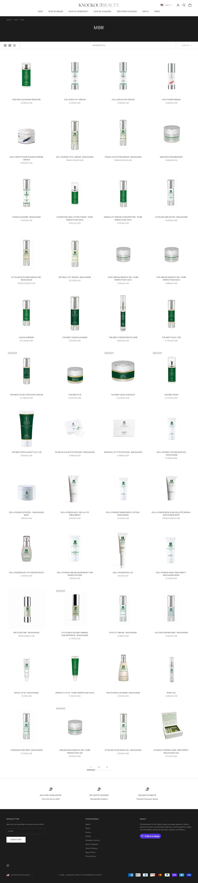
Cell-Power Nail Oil (123, 572)
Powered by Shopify (92, 875)
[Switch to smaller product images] (10, 45)
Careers (88, 836)
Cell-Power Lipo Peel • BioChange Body (26, 513)
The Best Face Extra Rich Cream (26, 395)
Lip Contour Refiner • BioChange (171, 633)
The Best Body (171, 395)
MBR (22, 20)
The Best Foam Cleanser (74, 337)
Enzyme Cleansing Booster (27, 99)
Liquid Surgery (26, 337)
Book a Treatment (92, 844)
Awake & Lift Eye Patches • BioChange (123, 452)
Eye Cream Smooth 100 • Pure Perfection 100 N (171, 278)
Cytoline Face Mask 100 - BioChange (123, 750)
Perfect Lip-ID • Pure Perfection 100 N (75, 693)
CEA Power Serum (171, 99)
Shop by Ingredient (78, 11)
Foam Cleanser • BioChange (26, 217)
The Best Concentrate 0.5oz (123, 337)
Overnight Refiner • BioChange (27, 750)
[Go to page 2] (107, 767)
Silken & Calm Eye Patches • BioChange (75, 452)
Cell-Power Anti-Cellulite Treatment (75, 513)
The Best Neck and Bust (123, 395)
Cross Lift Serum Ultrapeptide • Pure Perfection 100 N (123, 218)
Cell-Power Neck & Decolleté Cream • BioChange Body (171, 513)
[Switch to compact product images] (14, 45)
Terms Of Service (92, 848)
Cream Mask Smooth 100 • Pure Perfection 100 (74, 751)
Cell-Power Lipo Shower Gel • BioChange (171, 453)
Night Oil (171, 693)
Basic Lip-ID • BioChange (26, 693)
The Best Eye (74, 395)
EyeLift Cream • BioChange (123, 633)
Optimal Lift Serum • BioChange (75, 277)
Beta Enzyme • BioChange (26, 633)
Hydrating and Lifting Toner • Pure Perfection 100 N (75, 218)
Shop (40, 11)
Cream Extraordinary (171, 157)
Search (88, 824)
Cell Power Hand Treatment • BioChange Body (171, 573)
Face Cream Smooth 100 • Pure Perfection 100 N (123, 278)
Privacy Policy (91, 856)
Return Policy (90, 852)
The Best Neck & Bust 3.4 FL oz (26, 452)
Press (157, 11)
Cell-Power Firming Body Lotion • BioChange (123, 513)
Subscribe (16, 840)
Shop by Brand (55, 11)
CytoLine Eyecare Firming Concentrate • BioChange (74, 634)
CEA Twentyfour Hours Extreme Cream (26, 158)
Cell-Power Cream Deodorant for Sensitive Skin (75, 573)
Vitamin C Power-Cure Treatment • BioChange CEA (171, 751)
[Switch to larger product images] (5, 45)
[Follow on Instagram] (7, 865)
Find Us (88, 832)
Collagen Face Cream (123, 99)
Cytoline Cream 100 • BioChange (171, 217)
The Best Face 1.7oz (171, 337)
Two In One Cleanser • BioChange (123, 693)
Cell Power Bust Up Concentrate (26, 572)
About (145, 11)
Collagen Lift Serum (75, 99)
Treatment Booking (127, 11)
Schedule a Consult (93, 840)
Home (8, 20)
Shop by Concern (102, 11)
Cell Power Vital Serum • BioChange (75, 157)
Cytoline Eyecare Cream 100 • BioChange (26, 278)
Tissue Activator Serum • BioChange (123, 157)
